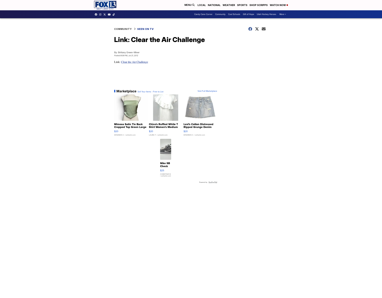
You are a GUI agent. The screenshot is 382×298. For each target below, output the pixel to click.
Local (202, 5)
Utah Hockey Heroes (266, 14)
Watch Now (278, 5)
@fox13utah (114, 14)
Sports (242, 5)
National (214, 5)
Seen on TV (145, 28)
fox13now (101, 14)
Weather (229, 5)
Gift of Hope (248, 14)
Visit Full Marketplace (207, 91)
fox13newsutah (97, 14)
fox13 (105, 14)
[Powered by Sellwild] (212, 182)
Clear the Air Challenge (134, 62)
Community (220, 14)
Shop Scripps (258, 5)
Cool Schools (234, 14)
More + (282, 14)
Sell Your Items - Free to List (150, 92)
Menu (188, 5)
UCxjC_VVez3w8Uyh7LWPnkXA (110, 14)
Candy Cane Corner (203, 14)
